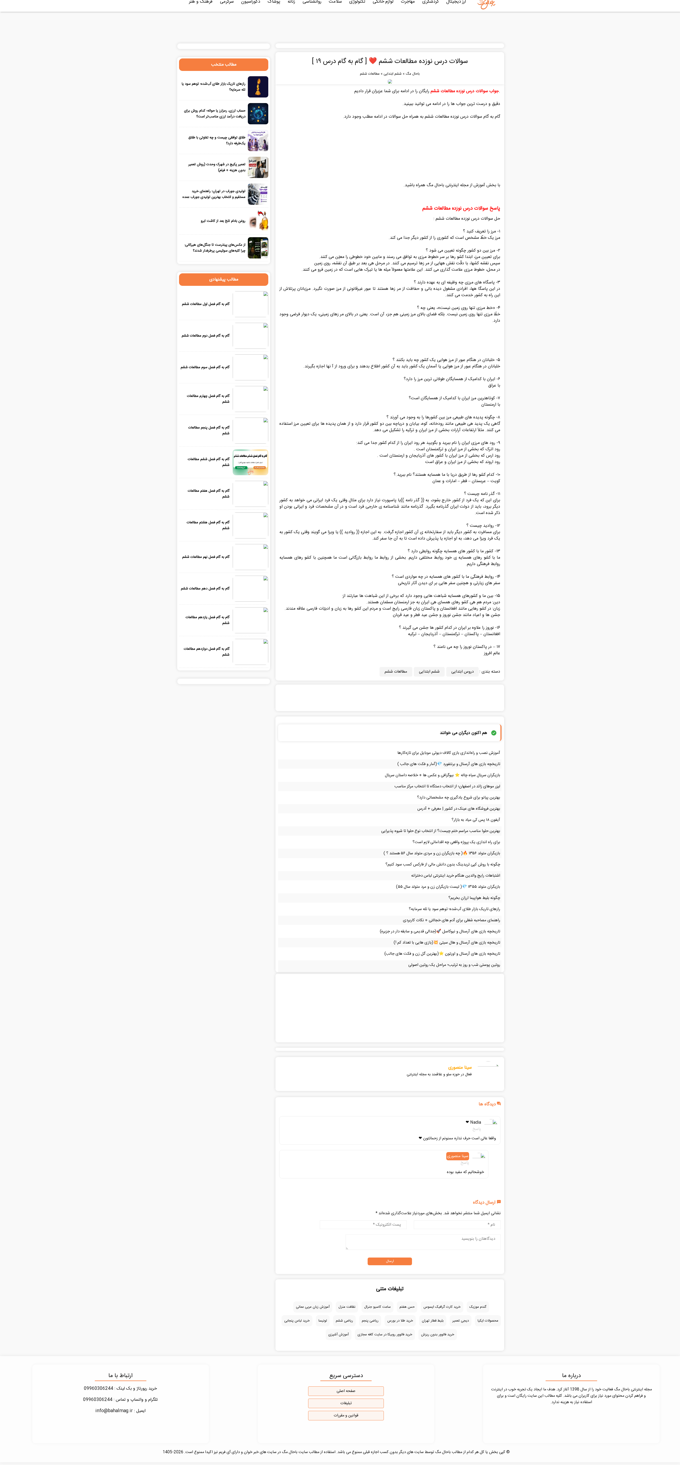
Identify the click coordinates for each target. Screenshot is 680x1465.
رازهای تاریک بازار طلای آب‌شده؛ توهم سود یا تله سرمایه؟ (454, 909)
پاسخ (477, 1129)
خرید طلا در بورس (400, 1321)
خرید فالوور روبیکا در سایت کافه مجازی (385, 1334)
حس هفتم (407, 1307)
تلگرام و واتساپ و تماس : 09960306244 (120, 1399)
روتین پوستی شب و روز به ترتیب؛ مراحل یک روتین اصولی (454, 965)
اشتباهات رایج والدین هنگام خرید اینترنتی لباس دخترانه (455, 875)
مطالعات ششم (370, 74)
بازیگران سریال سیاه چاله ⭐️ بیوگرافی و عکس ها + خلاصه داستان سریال (442, 775)
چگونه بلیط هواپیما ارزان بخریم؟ (474, 898)
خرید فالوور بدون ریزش (437, 1334)
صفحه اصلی (346, 1391)
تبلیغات (346, 1403)
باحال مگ (413, 74)
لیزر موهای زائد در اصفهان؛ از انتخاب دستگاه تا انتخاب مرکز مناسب (447, 786)
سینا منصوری (460, 1067)
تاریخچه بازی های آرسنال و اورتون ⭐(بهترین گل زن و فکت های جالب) (442, 953)
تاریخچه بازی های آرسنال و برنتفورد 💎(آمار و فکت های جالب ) (448, 764)
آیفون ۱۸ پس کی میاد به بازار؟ (476, 820)
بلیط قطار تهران (433, 1321)
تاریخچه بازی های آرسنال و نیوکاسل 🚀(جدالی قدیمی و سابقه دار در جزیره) (440, 931)
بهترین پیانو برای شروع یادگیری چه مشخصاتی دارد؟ (458, 797)
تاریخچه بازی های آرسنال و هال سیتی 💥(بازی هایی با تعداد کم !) (447, 942)
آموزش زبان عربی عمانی (313, 1307)
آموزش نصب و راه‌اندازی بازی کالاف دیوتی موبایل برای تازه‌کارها (448, 753)
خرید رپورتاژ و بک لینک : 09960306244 (120, 1388)
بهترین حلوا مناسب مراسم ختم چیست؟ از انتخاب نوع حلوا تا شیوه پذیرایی (440, 831)
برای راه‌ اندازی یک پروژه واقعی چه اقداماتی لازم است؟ (456, 842)
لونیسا (322, 1321)
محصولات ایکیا (488, 1321)
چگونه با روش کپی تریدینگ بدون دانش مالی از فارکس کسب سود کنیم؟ (442, 864)
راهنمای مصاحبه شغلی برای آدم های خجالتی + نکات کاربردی (451, 920)
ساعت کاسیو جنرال (377, 1307)
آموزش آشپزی (338, 1334)
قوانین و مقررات (346, 1415)
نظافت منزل (346, 1307)
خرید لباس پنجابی (297, 1321)
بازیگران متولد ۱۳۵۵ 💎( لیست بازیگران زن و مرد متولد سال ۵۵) (448, 887)
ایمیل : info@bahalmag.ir (120, 1411)
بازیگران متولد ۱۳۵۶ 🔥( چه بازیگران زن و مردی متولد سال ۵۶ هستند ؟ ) (442, 853)
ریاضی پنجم (370, 1321)
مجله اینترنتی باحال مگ (448, 185)
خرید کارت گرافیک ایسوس (442, 1307)
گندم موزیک (477, 1307)
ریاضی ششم (344, 1321)
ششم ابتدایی (393, 74)
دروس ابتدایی (462, 671)
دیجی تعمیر (460, 1321)
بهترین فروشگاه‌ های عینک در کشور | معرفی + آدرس (458, 808)
